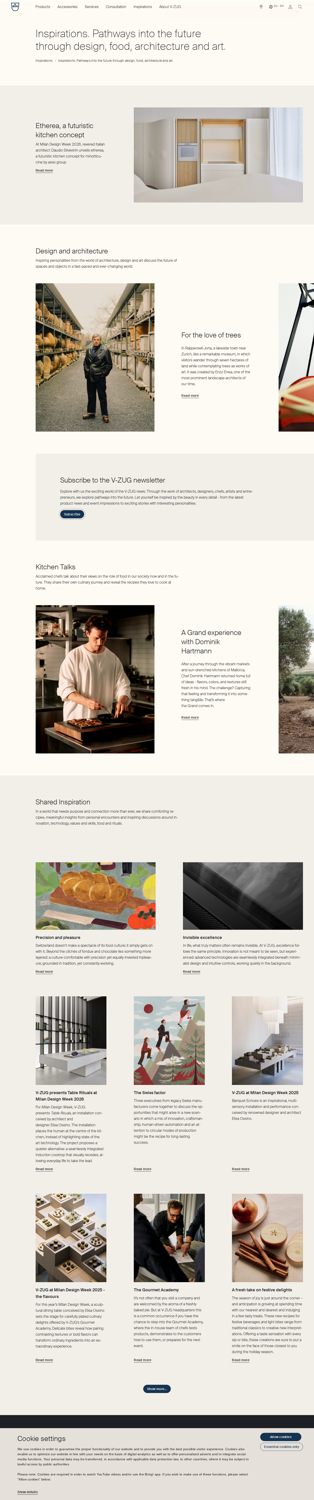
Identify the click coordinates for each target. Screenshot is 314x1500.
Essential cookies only (281, 1447)
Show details (27, 1492)
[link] (261, 8)
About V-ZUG (170, 6)
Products (42, 6)
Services (92, 6)
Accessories (67, 6)
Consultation (116, 6)
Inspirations (143, 6)
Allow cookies (280, 1437)
